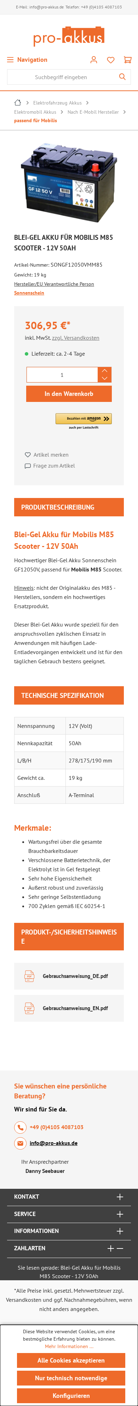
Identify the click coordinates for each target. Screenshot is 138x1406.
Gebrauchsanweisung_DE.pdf (75, 976)
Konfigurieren (71, 1396)
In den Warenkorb (69, 394)
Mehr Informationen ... (69, 1346)
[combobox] (61, 77)
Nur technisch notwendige (71, 1378)
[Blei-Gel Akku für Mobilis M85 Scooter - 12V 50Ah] (69, 183)
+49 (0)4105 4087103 (101, 7)
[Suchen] (122, 77)
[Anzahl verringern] (104, 378)
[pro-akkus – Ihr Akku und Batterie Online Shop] (69, 36)
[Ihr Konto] (93, 59)
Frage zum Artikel (54, 465)
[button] (84, 421)
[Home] (18, 103)
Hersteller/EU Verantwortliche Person (54, 284)
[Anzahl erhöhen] (104, 371)
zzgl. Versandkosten (75, 337)
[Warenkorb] (127, 59)
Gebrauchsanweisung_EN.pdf (75, 1008)
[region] (69, 184)
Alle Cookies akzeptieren (71, 1360)
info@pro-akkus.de (46, 7)
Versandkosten (23, 1299)
